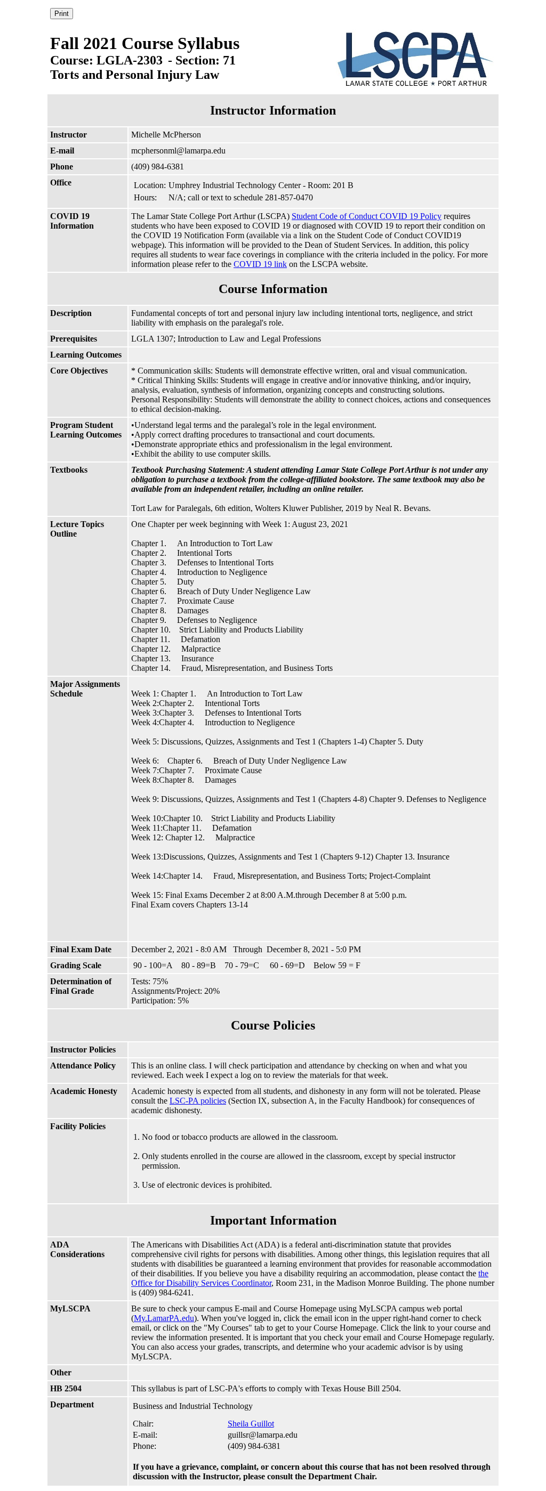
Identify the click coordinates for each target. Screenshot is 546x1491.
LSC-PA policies (198, 1100)
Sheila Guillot (251, 1423)
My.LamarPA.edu (164, 1318)
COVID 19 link (260, 264)
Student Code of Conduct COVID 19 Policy (366, 216)
